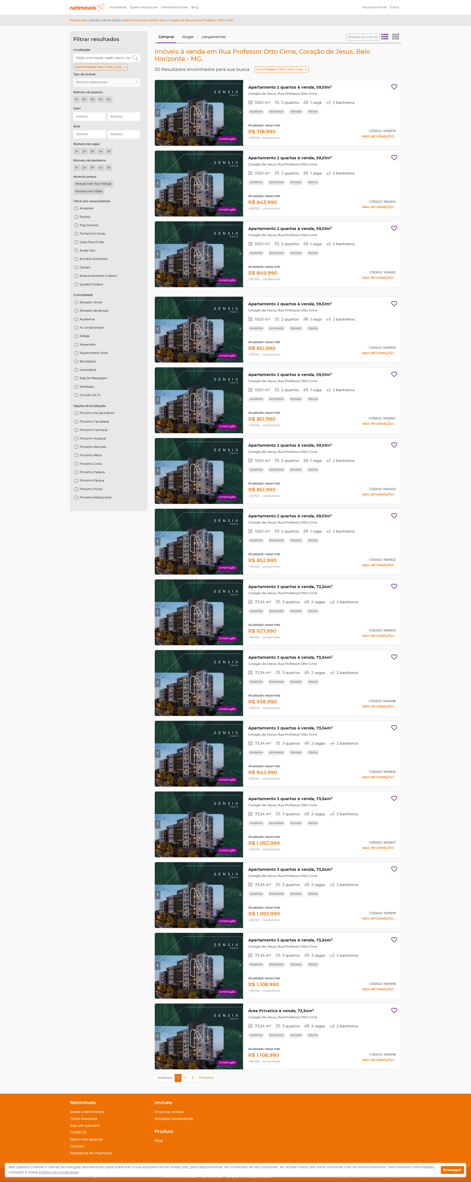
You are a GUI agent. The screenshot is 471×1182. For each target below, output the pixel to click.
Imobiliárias (118, 7)
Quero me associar (144, 7)
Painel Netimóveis (174, 7)
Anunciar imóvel (374, 7)
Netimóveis (78, 20)
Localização (82, 49)
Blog (194, 7)
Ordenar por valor (361, 37)
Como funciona (83, 1119)
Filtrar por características (91, 201)
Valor (77, 108)
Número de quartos (88, 92)
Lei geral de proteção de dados (249, 1176)
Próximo (206, 1078)
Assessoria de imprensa (91, 1153)
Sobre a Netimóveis (87, 1112)
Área (76, 126)
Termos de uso (211, 1176)
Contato (77, 1146)
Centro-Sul (156, 20)
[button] (106, 82)
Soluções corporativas (174, 1119)
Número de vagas (86, 144)
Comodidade (83, 295)
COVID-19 (78, 1132)
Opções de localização (89, 405)
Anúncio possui (84, 176)
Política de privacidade (180, 1176)
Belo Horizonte (134, 20)
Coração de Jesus (180, 20)
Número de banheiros (89, 160)
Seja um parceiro (85, 1126)
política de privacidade (59, 1172)
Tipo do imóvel (84, 74)
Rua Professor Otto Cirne (214, 20)
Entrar (394, 7)
